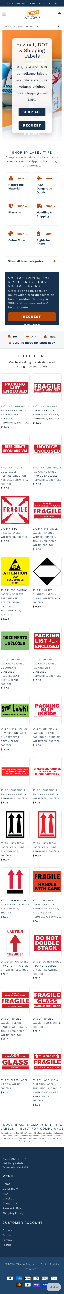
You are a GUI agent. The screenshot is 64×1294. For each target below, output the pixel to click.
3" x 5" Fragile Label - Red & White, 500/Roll (47, 1022)
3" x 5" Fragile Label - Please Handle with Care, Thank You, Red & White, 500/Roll (14, 1026)
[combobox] (32, 26)
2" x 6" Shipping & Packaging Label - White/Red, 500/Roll (47, 794)
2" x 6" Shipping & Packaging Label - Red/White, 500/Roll (15, 794)
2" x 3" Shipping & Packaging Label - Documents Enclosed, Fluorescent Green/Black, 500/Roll (13, 671)
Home (6, 1183)
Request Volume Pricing (32, 126)
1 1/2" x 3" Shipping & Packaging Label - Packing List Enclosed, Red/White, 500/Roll (15, 414)
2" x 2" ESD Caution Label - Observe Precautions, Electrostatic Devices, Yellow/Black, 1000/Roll (14, 602)
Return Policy (11, 1208)
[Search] (58, 26)
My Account (10, 1188)
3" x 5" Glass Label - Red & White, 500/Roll (14, 1084)
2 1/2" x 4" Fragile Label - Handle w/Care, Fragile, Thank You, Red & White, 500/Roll (45, 536)
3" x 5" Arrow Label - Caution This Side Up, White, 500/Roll (14, 965)
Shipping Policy (12, 1213)
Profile (6, 1244)
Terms (6, 1235)
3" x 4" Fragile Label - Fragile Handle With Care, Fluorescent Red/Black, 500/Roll (47, 908)
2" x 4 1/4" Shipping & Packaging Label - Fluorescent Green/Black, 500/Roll (15, 737)
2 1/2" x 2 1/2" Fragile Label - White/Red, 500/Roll (15, 532)
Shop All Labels (32, 113)
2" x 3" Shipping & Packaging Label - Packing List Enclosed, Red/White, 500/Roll (47, 667)
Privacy (7, 1239)
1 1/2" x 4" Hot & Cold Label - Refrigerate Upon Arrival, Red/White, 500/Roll (14, 475)
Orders (7, 1230)
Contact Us (10, 1203)
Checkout (9, 1198)
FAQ (5, 1193)
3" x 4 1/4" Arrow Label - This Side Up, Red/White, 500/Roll (47, 847)
